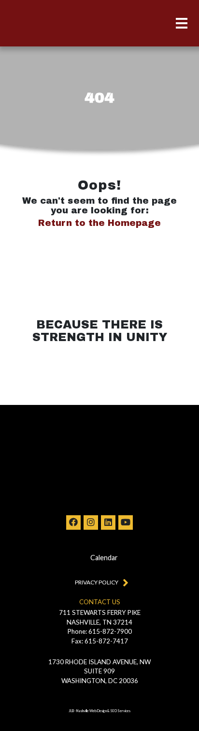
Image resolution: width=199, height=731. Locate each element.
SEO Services (120, 711)
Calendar (104, 557)
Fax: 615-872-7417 (99, 641)
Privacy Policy (96, 582)
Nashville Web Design (91, 711)
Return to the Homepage (99, 223)
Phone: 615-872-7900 (100, 631)
